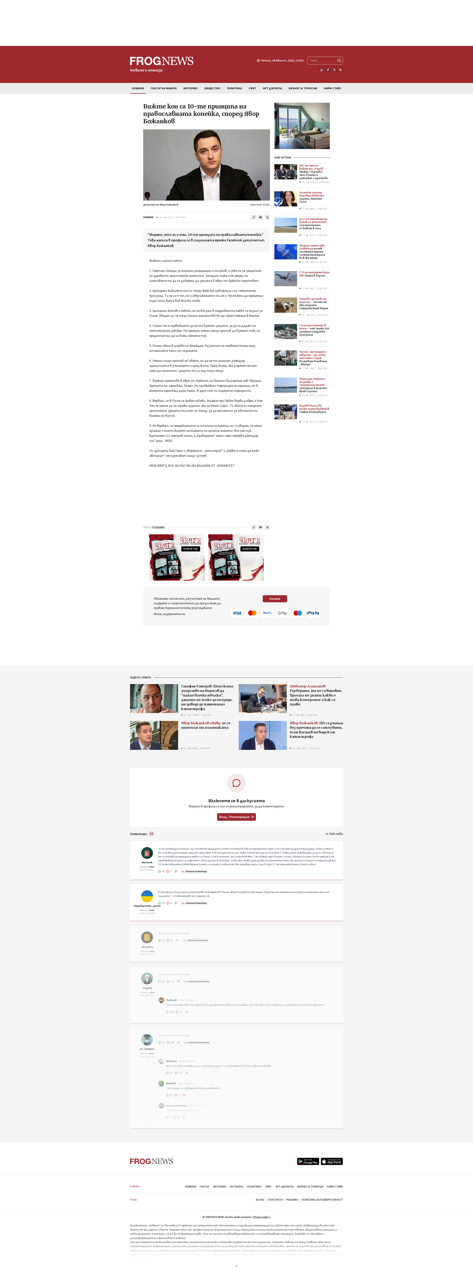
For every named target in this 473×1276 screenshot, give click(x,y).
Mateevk (147, 862)
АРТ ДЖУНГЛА (284, 1187)
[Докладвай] (176, 871)
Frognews (158, 527)
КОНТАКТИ (275, 1200)
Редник (147, 988)
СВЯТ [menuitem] (252, 88)
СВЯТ (268, 1187)
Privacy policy (261, 1217)
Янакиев (171, 1000)
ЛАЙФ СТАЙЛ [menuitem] (332, 88)
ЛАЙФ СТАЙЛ (335, 1187)
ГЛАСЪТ (205, 1187)
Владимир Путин (176, 1106)
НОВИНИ (148, 217)
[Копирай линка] (253, 217)
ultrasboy (147, 947)
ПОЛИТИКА (254, 1187)
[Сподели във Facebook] (260, 217)
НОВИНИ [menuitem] (138, 88)
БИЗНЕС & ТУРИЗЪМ (310, 1187)
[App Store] (332, 1161)
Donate (275, 599)
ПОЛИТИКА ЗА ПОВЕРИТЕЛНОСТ (322, 1200)
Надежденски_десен (147, 906)
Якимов (171, 1083)
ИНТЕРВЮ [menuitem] (190, 88)
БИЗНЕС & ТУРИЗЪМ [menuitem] (303, 88)
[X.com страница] (334, 69)
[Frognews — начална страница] (151, 1161)
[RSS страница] (340, 69)
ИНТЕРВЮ (219, 1187)
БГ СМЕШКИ (147, 1049)
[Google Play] (308, 1161)
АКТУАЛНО (236, 1187)
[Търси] (339, 61)
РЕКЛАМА (292, 1200)
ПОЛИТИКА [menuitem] (234, 88)
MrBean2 (171, 1061)
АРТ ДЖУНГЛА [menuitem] (272, 88)
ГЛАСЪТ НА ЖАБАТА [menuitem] (164, 88)
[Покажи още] (236, 1266)
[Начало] (321, 69)
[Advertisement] (236, 22)
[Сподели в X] (267, 217)
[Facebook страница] (328, 69)
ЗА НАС (260, 1200)
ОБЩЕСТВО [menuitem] (212, 88)
